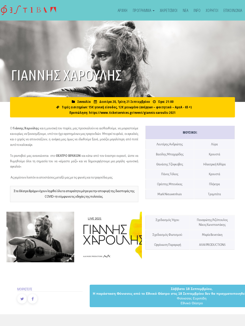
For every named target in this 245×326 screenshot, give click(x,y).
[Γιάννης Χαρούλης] (40, 237)
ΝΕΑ (186, 10)
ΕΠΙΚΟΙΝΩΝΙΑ (232, 10)
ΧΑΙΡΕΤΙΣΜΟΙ (169, 10)
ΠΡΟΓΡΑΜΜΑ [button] (142, 10)
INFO (197, 10)
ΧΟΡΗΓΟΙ (212, 10)
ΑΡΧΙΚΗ (123, 10)
